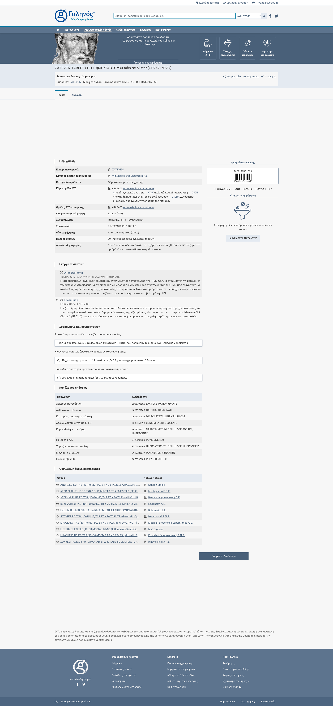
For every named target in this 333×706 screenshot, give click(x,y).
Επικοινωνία (268, 701)
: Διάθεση (224, 556)
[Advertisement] (156, 126)
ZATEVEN (75, 82)
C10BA (176, 196)
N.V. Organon (155, 529)
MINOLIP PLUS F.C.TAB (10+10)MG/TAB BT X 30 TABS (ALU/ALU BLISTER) (103, 535)
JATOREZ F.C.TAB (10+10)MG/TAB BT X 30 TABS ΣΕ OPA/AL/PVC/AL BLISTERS (106, 516)
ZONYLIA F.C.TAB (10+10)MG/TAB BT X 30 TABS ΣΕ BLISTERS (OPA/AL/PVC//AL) (107, 541)
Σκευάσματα (119, 681)
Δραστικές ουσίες (122, 669)
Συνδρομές (229, 663)
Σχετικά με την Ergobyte (236, 681)
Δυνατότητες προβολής (236, 669)
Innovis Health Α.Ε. (159, 541)
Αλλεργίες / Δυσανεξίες (181, 675)
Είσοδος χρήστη (208, 2)
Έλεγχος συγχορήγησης (148, 43)
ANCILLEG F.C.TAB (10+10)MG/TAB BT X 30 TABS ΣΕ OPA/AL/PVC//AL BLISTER (106, 484)
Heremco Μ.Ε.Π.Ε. (159, 516)
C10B (195, 192)
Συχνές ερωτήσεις (233, 675)
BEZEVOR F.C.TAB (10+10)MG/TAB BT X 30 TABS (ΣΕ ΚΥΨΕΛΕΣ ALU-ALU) (103, 503)
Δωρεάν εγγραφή (237, 2)
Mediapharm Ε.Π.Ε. (159, 491)
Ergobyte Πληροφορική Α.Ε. (76, 701)
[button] (264, 16)
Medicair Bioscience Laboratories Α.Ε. (170, 522)
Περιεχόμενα (71, 29)
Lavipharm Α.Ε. (157, 503)
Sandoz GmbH (156, 484)
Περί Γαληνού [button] (163, 29)
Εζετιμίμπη (71, 300)
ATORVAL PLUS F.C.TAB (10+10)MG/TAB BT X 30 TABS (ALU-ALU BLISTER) (103, 497)
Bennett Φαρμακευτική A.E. (164, 497)
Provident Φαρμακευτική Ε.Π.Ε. (166, 535)
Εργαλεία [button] (145, 29)
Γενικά (61, 95)
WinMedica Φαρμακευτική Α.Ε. (130, 175)
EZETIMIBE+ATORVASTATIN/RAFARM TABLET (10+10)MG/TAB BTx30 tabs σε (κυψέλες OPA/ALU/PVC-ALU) (123, 510)
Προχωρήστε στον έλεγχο (242, 238)
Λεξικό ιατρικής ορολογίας (182, 681)
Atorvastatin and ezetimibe (138, 188)
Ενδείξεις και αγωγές (124, 675)
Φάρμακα (117, 663)
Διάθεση (76, 95)
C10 (150, 192)
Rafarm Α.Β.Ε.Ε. (157, 510)
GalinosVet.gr (230, 687)
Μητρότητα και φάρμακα (181, 669)
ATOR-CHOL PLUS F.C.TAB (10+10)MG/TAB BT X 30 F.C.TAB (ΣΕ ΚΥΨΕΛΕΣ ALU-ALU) (109, 491)
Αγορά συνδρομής (266, 2)
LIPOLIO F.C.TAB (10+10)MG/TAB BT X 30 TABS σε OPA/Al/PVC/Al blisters (103, 522)
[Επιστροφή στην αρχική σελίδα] (80, 670)
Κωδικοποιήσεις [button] (125, 29)
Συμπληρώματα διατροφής (127, 687)
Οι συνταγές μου (176, 687)
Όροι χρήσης (248, 701)
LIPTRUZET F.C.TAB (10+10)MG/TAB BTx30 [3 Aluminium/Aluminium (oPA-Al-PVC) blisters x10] (115, 529)
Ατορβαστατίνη (73, 272)
